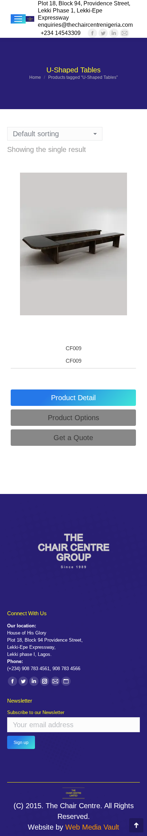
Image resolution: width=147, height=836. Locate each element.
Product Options (73, 418)
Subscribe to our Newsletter (35, 712)
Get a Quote (73, 438)
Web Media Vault (92, 827)
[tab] (73, 397)
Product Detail (73, 398)
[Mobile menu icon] (18, 19)
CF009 (73, 348)
